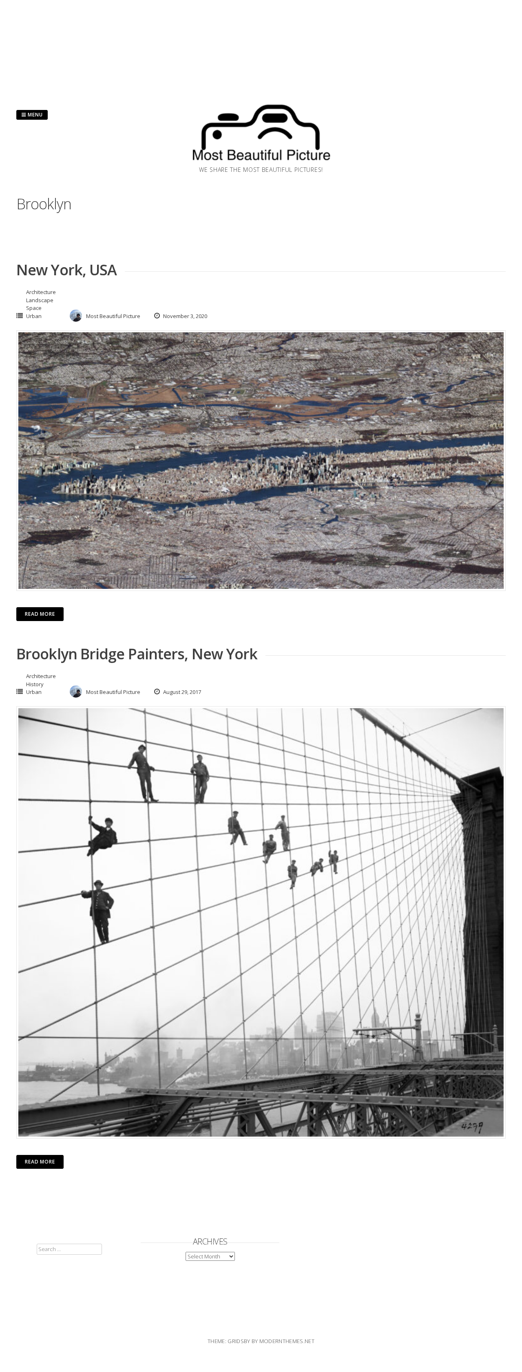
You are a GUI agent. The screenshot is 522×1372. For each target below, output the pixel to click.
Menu (34, 114)
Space (34, 308)
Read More (40, 613)
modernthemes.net (286, 1341)
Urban (34, 316)
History (35, 684)
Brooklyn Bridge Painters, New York (136, 654)
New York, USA (66, 270)
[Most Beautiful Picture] (261, 162)
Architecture (41, 292)
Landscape (39, 300)
